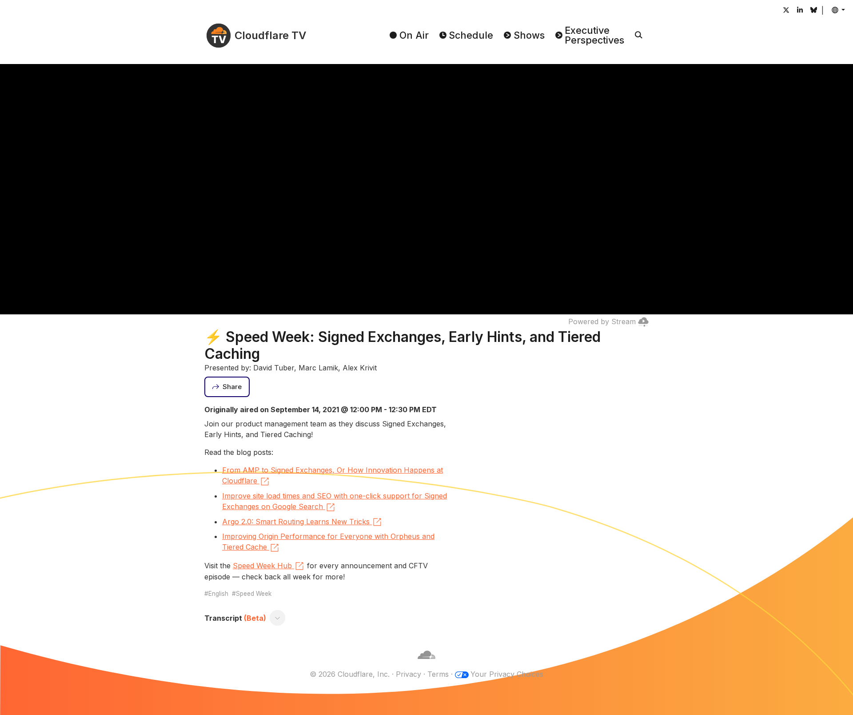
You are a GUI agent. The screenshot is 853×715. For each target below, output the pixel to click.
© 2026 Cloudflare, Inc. (350, 674)
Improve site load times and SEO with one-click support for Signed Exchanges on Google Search (334, 501)
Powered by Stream (602, 321)
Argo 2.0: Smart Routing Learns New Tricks (296, 521)
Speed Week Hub (262, 565)
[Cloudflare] (426, 663)
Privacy (408, 674)
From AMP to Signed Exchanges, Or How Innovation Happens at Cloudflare (332, 475)
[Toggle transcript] (278, 618)
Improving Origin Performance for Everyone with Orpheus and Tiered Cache (328, 541)
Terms (438, 674)
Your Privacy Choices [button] (506, 674)
